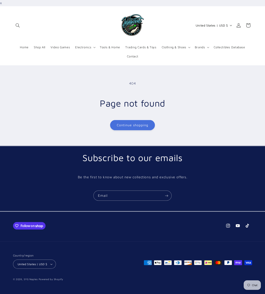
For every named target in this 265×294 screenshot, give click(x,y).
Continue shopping (132, 125)
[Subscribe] (166, 196)
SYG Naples (30, 279)
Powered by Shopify (51, 279)
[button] (18, 25)
